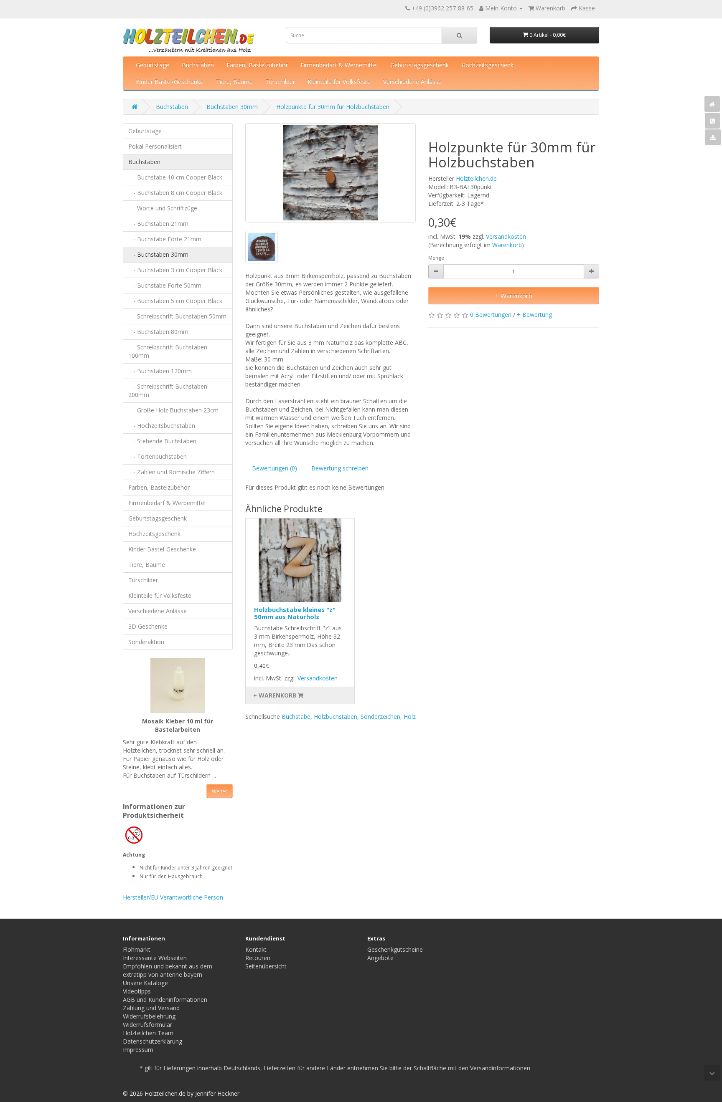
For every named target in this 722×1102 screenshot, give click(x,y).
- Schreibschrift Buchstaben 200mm (167, 390)
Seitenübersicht (266, 966)
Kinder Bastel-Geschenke (169, 82)
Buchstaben (198, 65)
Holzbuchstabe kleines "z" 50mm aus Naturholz (295, 613)
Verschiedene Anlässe (412, 82)
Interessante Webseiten (155, 958)
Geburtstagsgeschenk (419, 65)
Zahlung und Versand (151, 1008)
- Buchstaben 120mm (160, 371)
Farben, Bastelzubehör (257, 65)
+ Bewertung (534, 314)
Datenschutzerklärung (152, 1041)
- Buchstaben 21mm (158, 223)
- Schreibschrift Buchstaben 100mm (167, 351)
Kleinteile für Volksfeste (339, 82)
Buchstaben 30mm (232, 107)
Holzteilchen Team (148, 1033)
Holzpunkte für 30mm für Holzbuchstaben (332, 107)
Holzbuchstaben (335, 716)
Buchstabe (296, 716)
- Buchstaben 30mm (158, 254)
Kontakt (256, 949)
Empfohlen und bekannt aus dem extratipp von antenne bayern (167, 970)
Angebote (380, 958)
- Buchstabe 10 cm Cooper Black (175, 177)
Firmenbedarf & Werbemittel (339, 65)
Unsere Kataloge (145, 983)
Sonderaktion (146, 642)
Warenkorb (507, 245)
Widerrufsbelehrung (149, 1016)
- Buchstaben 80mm (158, 332)
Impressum (138, 1050)
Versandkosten (506, 236)
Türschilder (280, 82)
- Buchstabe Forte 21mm (164, 239)
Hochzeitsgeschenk (487, 65)
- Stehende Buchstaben (162, 441)
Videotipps (137, 991)
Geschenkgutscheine (395, 949)
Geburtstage (152, 65)
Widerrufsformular (147, 1025)
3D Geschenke (148, 626)
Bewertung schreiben (340, 468)
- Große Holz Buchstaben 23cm (173, 410)
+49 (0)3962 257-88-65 (442, 8)
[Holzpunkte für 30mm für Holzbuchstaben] (330, 172)
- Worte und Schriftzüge (162, 208)
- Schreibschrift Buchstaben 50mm (177, 316)
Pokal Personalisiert (155, 146)
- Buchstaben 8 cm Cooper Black (175, 193)
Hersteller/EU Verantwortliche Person (173, 897)
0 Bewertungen (490, 314)
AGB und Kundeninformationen (165, 999)
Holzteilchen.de (476, 178)
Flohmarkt (136, 949)
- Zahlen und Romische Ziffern (171, 472)
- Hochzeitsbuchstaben (161, 426)
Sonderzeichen (380, 716)
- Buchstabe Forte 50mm (164, 285)
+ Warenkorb (513, 295)
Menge (436, 257)
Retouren (257, 958)
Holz (410, 716)
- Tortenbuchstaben (157, 456)
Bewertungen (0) (274, 468)
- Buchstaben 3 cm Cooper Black (175, 270)
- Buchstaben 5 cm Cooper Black (175, 301)
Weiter (219, 791)
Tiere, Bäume (234, 82)
